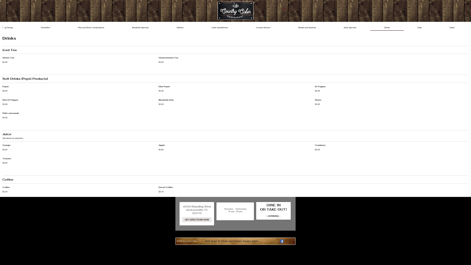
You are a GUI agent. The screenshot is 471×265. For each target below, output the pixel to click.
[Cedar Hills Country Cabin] (282, 241)
